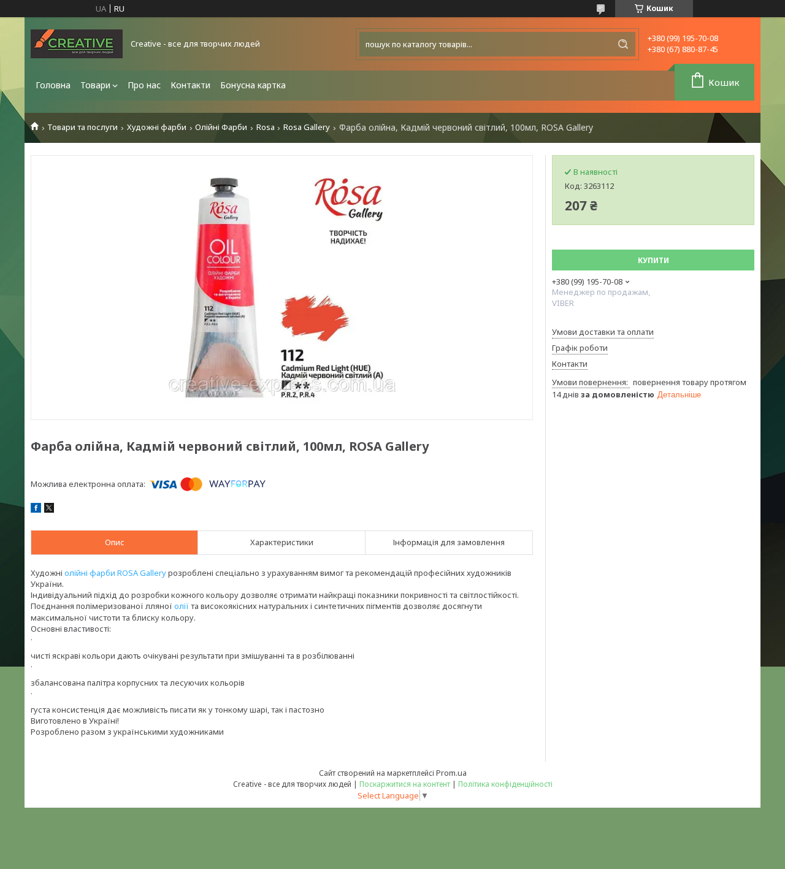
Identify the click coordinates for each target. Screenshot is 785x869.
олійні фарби (89, 572)
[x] (49, 509)
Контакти (190, 85)
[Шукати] (623, 44)
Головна (53, 85)
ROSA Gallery (141, 572)
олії (181, 605)
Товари (95, 85)
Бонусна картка (253, 85)
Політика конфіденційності (505, 784)
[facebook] (36, 509)
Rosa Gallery (306, 127)
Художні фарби (156, 127)
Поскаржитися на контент (404, 784)
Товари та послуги (82, 127)
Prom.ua (451, 772)
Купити (653, 260)
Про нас (144, 85)
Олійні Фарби (221, 127)
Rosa (265, 127)
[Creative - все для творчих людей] (77, 43)
